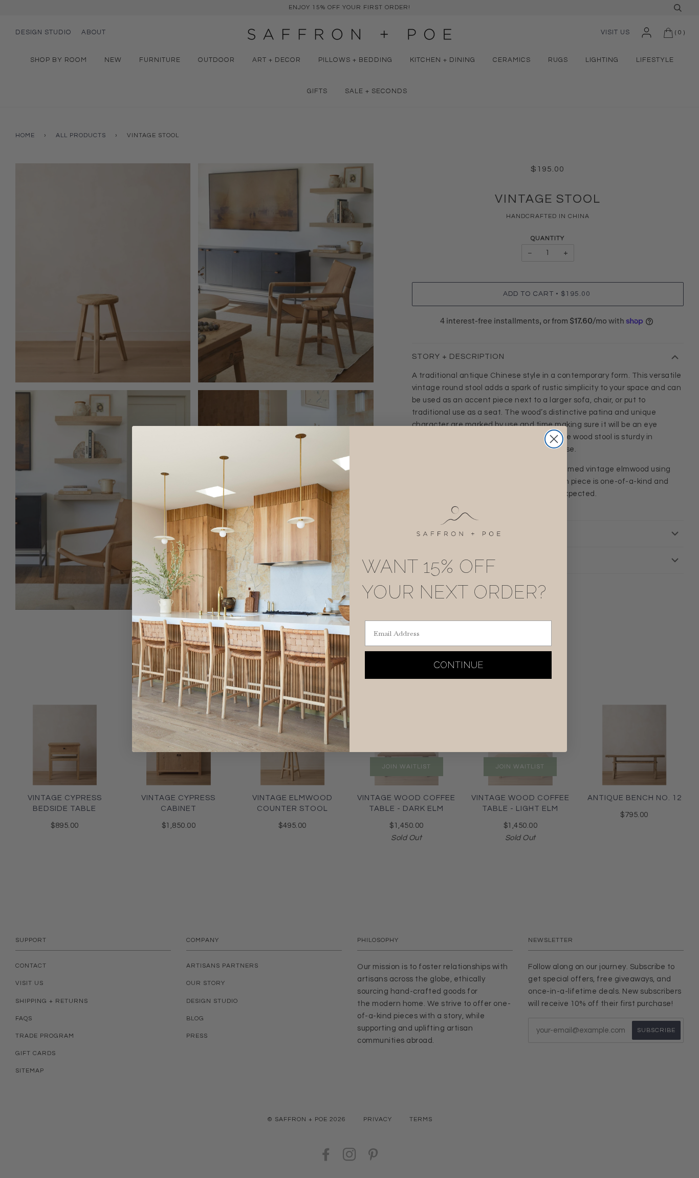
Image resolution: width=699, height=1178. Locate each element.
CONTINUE (458, 664)
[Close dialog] (554, 439)
